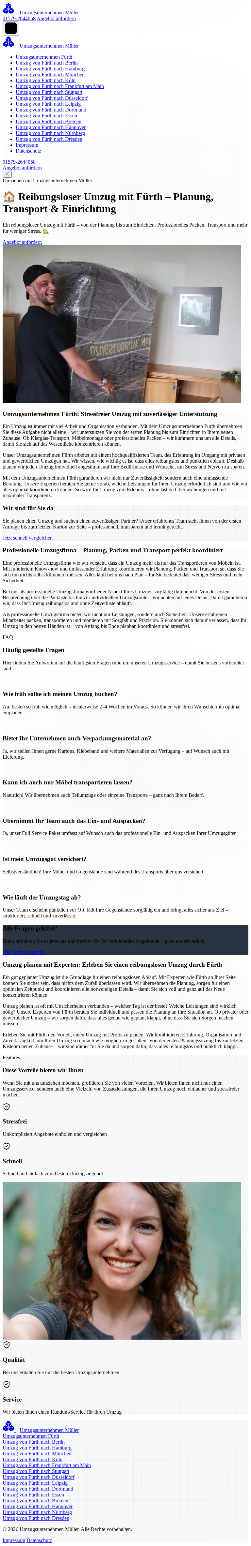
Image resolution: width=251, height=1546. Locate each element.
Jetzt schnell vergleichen (28, 538)
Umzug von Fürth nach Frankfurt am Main (60, 86)
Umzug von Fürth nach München (50, 74)
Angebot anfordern (56, 18)
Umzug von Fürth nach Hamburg (50, 68)
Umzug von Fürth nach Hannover (51, 127)
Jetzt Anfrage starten (23, 952)
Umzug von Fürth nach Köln (45, 80)
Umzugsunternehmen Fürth (44, 57)
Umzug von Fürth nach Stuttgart (49, 92)
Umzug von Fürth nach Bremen (48, 121)
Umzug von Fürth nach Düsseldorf (52, 98)
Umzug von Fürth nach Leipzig (48, 104)
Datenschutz (28, 151)
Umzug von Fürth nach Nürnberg (50, 133)
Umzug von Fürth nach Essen (46, 115)
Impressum (27, 145)
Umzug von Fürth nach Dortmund (51, 109)
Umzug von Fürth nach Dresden (49, 139)
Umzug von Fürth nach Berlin (47, 63)
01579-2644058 (19, 18)
